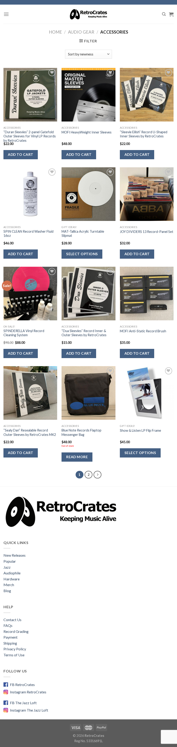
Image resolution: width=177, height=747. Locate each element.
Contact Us (12, 619)
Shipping (10, 643)
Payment (10, 637)
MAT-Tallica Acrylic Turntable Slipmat (83, 233)
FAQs (7, 625)
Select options (82, 254)
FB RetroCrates (22, 684)
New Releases (14, 555)
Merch (8, 584)
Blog (7, 590)
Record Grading (16, 631)
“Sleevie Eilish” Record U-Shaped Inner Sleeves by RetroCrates (143, 134)
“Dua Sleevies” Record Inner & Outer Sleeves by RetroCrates (84, 333)
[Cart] (171, 14)
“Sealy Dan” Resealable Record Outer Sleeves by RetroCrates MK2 (29, 432)
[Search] (164, 14)
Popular (9, 561)
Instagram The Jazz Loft (29, 710)
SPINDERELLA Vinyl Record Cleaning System (23, 333)
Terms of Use (13, 655)
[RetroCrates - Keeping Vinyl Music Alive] (88, 14)
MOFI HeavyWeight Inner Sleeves (87, 132)
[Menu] (6, 14)
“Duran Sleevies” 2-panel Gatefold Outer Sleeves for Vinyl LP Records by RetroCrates (29, 136)
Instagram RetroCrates (28, 692)
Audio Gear (81, 32)
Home (55, 32)
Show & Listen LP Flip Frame (140, 430)
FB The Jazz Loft (23, 703)
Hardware (11, 579)
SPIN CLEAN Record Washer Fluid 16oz (28, 233)
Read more (77, 457)
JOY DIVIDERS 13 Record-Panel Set (146, 232)
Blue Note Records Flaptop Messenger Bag (81, 432)
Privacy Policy (14, 649)
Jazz (7, 567)
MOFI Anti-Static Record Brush (143, 331)
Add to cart (20, 154)
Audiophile (12, 573)
